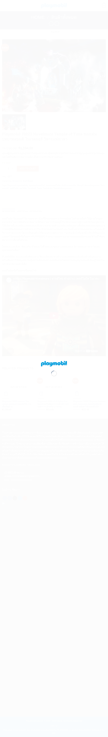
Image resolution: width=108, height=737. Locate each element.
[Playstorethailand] (54, 363)
